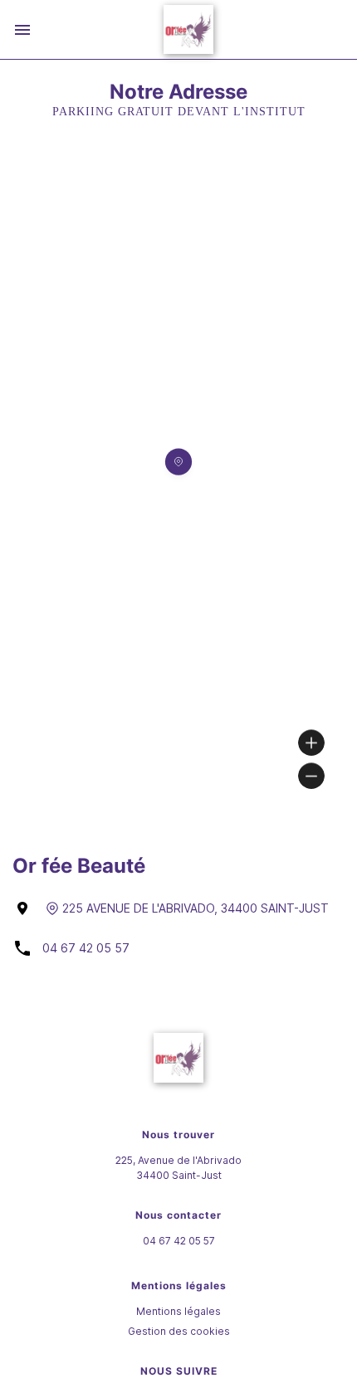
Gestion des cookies (179, 1331)
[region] (178, 484)
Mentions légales (178, 1311)
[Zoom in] (311, 742)
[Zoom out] (311, 775)
